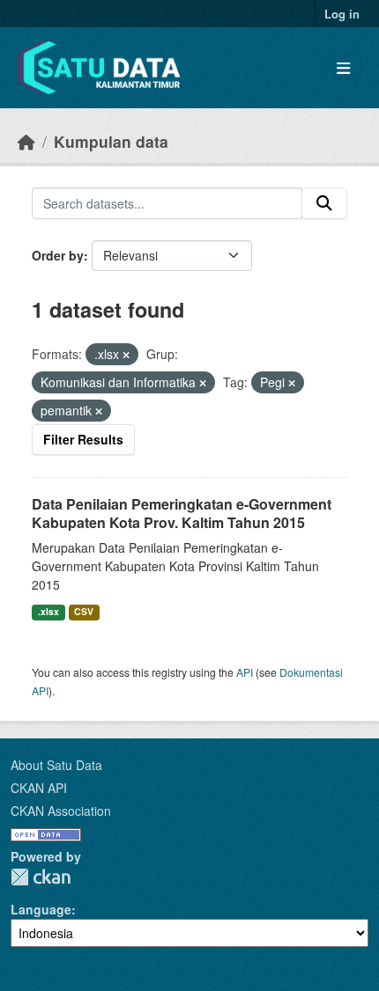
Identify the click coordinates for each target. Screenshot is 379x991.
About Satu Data (56, 765)
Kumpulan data (111, 141)
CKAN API (39, 787)
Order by (58, 255)
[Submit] (324, 203)
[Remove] (126, 355)
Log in (342, 13)
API (244, 671)
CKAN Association (61, 810)
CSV (83, 611)
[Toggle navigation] (343, 68)
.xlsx (48, 611)
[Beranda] (26, 141)
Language (41, 909)
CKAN (41, 877)
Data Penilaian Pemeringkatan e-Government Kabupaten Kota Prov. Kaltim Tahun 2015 (181, 513)
